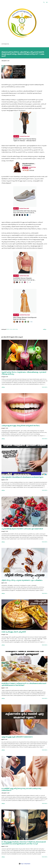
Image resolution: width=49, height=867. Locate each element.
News (8, 329)
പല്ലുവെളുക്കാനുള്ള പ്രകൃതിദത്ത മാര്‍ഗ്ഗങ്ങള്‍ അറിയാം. (20, 425)
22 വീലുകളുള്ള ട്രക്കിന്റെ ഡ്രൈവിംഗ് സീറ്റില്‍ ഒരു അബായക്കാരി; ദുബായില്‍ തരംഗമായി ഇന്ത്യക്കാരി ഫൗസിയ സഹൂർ (23, 843)
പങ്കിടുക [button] (44, 329)
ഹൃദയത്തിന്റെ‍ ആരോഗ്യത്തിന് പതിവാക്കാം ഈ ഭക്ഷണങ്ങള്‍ (22, 529)
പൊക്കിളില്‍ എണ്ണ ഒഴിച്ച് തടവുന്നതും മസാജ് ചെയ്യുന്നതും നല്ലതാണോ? (21, 789)
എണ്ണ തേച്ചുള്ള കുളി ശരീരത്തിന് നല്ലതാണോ (17, 737)
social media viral (14, 329)
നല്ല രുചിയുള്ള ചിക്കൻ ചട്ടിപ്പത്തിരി (13, 632)
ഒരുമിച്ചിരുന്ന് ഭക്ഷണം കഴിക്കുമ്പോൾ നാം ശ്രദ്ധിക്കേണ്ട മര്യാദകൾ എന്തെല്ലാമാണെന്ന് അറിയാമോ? (23, 684)
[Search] (44, 2)
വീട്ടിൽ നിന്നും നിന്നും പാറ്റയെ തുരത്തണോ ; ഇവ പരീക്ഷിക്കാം (21, 580)
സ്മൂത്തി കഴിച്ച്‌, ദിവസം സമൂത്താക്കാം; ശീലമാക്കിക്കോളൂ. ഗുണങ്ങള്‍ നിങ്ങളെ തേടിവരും (23, 373)
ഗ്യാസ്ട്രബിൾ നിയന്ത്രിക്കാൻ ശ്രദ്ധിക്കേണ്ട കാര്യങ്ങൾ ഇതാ (22, 477)
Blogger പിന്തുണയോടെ (25, 863)
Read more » (45, 387)
